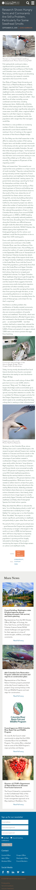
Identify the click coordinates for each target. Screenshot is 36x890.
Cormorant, (19, 559)
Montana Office (6, 861)
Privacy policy (6, 883)
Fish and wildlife (20, 553)
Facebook (3, 872)
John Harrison (25, 28)
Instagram (8, 872)
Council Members (21, 861)
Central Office (6, 855)
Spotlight (6, 838)
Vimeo (18, 872)
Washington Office (22, 858)
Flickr (23, 872)
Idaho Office (5, 858)
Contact (5, 850)
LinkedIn (13, 872)
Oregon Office (21, 855)
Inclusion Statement (8, 888)
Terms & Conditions (7, 886)
